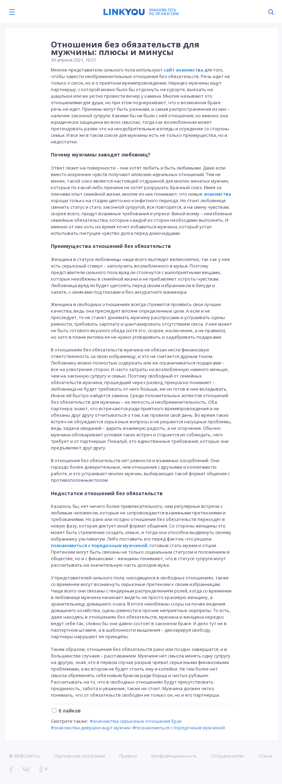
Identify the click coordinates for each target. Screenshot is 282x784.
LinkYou (32, 756)
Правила (128, 756)
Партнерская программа (79, 756)
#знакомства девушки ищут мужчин (91, 728)
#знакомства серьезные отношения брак (136, 721)
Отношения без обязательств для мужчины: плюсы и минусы (125, 48)
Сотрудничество (227, 756)
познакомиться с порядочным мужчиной (99, 545)
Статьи (265, 756)
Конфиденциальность (174, 756)
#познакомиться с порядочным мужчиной (178, 728)
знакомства (217, 194)
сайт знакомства (183, 70)
